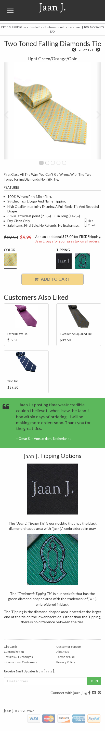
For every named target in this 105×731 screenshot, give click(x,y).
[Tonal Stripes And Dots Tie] (74, 50)
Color (10, 250)
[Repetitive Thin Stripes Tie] (98, 50)
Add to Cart (54, 279)
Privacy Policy (65, 662)
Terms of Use (65, 657)
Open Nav (10, 10)
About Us (62, 652)
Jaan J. (46, 11)
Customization (14, 652)
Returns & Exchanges (18, 657)
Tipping (63, 250)
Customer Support (68, 646)
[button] (6, 110)
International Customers (20, 662)
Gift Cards (11, 646)
